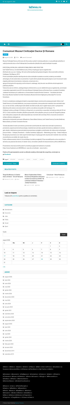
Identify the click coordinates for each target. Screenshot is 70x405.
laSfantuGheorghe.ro (22, 386)
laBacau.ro (12, 390)
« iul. (4, 266)
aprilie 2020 (8, 337)
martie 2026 (8, 293)
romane (42, 159)
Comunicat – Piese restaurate (12, 163)
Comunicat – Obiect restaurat (55, 174)
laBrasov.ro (6, 386)
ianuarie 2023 (9, 307)
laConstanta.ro (34, 374)
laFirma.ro (49, 367)
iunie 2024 (8, 303)
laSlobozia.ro (19, 395)
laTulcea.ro (25, 397)
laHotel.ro (25, 367)
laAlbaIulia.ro (13, 388)
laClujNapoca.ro (24, 374)
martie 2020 (8, 340)
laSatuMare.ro (28, 393)
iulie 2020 (7, 327)
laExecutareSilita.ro (15, 369)
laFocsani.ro (35, 376)
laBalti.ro (50, 369)
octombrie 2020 (9, 317)
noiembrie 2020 (9, 313)
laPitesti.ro (13, 378)
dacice (28, 159)
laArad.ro (5, 390)
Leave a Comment (27, 57)
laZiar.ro (43, 367)
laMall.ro (38, 367)
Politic (6, 219)
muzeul (35, 159)
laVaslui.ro (6, 388)
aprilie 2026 (8, 290)
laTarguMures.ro (16, 397)
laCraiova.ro (42, 374)
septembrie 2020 (10, 320)
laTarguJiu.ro (7, 397)
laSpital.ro (19, 367)
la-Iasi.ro (12, 386)
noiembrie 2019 (9, 354)
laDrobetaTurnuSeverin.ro (22, 381)
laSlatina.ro (12, 395)
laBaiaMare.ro (20, 390)
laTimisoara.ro (7, 376)
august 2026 (8, 277)
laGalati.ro (49, 374)
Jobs (6, 216)
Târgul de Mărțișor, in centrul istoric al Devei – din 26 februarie (13, 175)
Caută (4, 232)
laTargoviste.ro (27, 395)
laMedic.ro (12, 367)
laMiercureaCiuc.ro (52, 376)
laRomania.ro (6, 374)
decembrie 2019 (9, 350)
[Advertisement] (35, 29)
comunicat (21, 159)
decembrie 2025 (9, 297)
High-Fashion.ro (43, 369)
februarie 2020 (9, 344)
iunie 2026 (8, 283)
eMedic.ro (5, 367)
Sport (6, 226)
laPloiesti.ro (56, 374)
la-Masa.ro (32, 367)
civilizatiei (12, 159)
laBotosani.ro (6, 393)
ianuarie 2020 (9, 347)
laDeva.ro (35, 7)
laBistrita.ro (28, 390)
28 (42, 259)
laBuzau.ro (15, 376)
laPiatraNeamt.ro (34, 369)
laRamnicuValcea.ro (8, 381)
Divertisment (8, 209)
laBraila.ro (14, 393)
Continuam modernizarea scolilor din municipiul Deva (60, 163)
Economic (7, 213)
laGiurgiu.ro (43, 376)
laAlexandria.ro (22, 388)
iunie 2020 (8, 330)
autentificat (15, 196)
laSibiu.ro (5, 395)
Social (5, 54)
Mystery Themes (19, 403)
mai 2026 (7, 287)
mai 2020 (7, 334)
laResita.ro (20, 393)
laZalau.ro (31, 397)
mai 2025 (7, 300)
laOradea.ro (6, 378)
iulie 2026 (7, 280)
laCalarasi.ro (21, 376)
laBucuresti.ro (15, 374)
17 (4, 256)
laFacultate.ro (57, 367)
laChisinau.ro (25, 369)
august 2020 (8, 324)
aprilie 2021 (8, 310)
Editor (17, 57)
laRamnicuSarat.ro (22, 378)
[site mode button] (62, 44)
